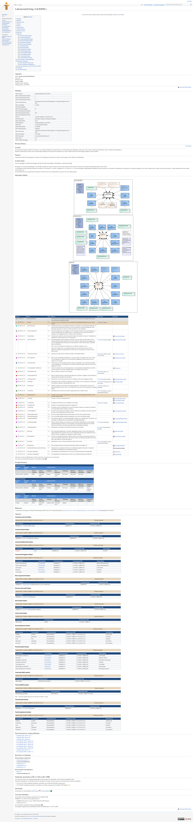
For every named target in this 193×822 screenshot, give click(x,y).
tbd (35, 550)
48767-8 (99, 391)
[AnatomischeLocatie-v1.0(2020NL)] (114, 354)
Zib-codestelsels (5, 29)
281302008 (41, 563)
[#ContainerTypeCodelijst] (113, 336)
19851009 (47, 666)
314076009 (47, 664)
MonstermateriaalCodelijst (120, 339)
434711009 (25, 538)
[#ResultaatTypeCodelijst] (113, 445)
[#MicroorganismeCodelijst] (113, 358)
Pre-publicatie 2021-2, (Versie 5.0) (25, 744)
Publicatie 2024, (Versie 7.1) (23, 749)
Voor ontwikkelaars (6, 32)
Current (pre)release (6, 26)
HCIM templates (5, 27)
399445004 (99, 371)
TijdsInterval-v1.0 (21, 763)
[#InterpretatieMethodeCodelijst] (113, 418)
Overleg (20, 4)
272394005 (25, 708)
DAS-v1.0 (19, 771)
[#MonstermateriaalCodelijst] (113, 339)
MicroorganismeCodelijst (120, 358)
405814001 (99, 354)
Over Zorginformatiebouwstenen (26, 818)
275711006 (47, 657)
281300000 (41, 565)
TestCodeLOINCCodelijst (120, 398)
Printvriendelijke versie (6, 41)
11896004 (41, 567)
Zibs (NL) (4, 20)
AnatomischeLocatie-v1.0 (23, 760)
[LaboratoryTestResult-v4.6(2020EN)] (34, 76)
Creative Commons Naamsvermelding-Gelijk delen (37, 816)
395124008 (47, 662)
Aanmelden (189, 1)
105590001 (25, 597)
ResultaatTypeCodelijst (120, 445)
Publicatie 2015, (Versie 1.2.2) (24, 735)
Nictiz (3, 16)
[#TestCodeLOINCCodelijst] (113, 398)
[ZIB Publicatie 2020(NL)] (178, 87)
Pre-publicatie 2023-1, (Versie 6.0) (25, 748)
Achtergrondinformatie (6, 30)
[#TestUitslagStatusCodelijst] (113, 411)
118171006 (99, 379)
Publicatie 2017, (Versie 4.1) (23, 739)
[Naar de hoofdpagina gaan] (7, 6)
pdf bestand (36, 791)
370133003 (99, 339)
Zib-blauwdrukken (5, 23)
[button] (188, 146)
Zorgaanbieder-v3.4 (21, 765)
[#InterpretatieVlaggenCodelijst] (113, 422)
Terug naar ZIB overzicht (185, 87)
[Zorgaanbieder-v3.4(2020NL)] (114, 454)
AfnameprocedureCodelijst (120, 379)
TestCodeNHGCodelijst (120, 400)
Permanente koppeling (6, 43)
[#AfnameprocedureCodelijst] (113, 379)
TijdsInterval (117, 368)
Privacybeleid (17, 818)
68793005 (47, 660)
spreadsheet (47, 791)
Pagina (15, 4)
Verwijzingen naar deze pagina (7, 37)
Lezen (142, 4)
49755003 (25, 609)
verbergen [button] (30, 17)
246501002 (99, 403)
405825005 (47, 668)
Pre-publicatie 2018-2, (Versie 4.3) (25, 741)
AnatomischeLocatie (119, 354)
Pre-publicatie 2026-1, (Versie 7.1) (25, 751)
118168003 (99, 381)
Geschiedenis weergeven (159, 4)
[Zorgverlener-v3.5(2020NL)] (114, 451)
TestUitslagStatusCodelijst (120, 411)
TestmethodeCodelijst (119, 403)
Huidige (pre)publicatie (6, 21)
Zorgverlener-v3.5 (21, 767)
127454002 (99, 385)
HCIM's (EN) (4, 24)
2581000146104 (27, 584)
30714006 (41, 569)
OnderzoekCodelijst (119, 431)
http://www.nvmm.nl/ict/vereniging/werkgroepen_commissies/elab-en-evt (81, 510)
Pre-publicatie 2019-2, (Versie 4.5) (25, 742)
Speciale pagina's (5, 40)
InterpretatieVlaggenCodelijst (121, 422)
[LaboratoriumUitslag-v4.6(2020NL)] (114, 448)
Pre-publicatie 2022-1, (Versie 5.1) (25, 746)
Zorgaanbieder (118, 454)
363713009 (99, 422)
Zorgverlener (117, 451)
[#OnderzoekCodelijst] (113, 431)
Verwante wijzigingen (6, 39)
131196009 (41, 572)
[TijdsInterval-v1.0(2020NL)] (114, 368)
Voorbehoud (35, 818)
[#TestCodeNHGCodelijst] (113, 400)
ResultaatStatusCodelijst (120, 436)
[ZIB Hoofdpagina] (42, 804)
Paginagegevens (5, 44)
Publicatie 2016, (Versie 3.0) (23, 737)
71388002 (25, 525)
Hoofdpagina (4, 14)
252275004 (47, 655)
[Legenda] (46, 458)
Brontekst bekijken (148, 4)
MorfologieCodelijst (119, 381)
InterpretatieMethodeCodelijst (121, 418)
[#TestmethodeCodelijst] (113, 403)
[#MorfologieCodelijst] (113, 381)
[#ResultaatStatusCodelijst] (113, 436)
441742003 (99, 427)
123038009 (99, 322)
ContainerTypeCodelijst (120, 336)
